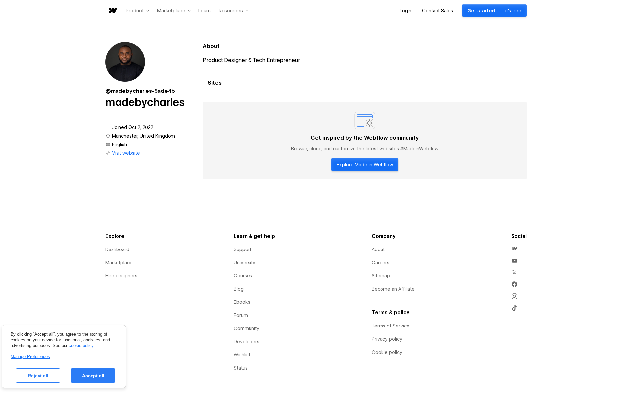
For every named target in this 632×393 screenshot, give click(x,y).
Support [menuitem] (242, 249)
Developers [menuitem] (246, 341)
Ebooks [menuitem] (242, 302)
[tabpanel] (365, 140)
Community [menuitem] (246, 328)
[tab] (214, 83)
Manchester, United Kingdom (143, 136)
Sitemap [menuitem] (381, 275)
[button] (137, 10)
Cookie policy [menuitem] (387, 352)
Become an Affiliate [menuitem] (393, 289)
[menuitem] (514, 249)
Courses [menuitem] (243, 275)
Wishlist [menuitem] (242, 354)
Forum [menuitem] (241, 315)
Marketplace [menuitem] (119, 262)
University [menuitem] (244, 262)
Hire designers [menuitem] (121, 275)
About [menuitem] (378, 249)
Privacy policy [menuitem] (387, 339)
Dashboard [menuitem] (117, 249)
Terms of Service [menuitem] (390, 325)
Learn (204, 10)
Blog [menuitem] (239, 289)
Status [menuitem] (241, 368)
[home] (112, 10)
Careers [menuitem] (380, 262)
